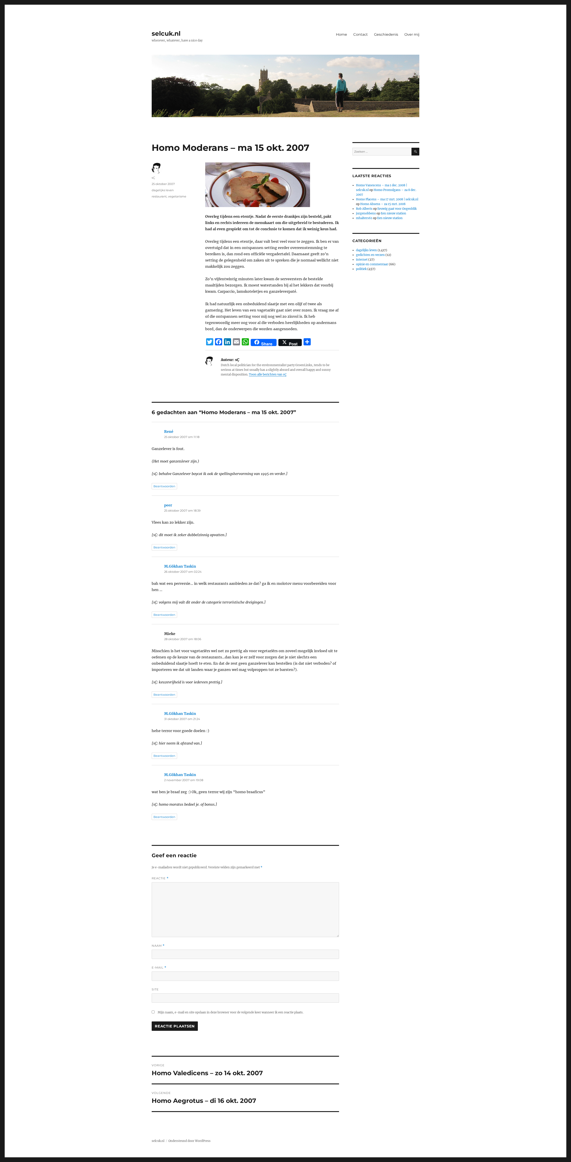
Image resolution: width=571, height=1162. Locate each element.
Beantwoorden (164, 486)
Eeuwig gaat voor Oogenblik (397, 209)
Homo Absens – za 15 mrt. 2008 (382, 204)
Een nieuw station (393, 213)
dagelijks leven (163, 190)
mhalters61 (364, 218)
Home (341, 34)
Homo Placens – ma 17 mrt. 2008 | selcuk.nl (387, 199)
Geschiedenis (386, 34)
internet (362, 259)
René (168, 431)
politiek (361, 269)
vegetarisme (177, 196)
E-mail (159, 967)
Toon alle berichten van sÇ (267, 374)
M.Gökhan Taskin (180, 566)
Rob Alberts (364, 209)
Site (155, 989)
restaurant (159, 196)
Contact (360, 34)
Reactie (160, 878)
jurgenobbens (366, 213)
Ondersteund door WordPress (189, 1141)
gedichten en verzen (370, 255)
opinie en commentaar (372, 264)
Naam (158, 946)
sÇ (153, 177)
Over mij (411, 34)
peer (168, 505)
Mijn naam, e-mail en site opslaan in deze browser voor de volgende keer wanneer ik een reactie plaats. (230, 1012)
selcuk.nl (166, 33)
